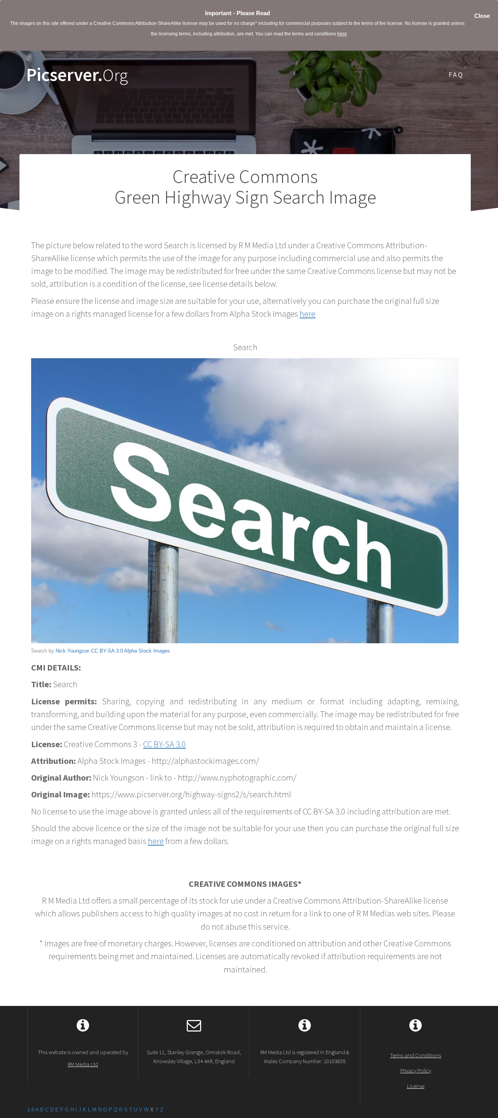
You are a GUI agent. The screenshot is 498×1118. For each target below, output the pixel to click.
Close (482, 15)
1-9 (30, 1110)
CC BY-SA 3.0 (107, 651)
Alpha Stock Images (147, 651)
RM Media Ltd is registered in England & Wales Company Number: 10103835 (304, 1056)
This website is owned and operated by (83, 1058)
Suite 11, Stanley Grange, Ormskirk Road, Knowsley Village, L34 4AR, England (194, 1056)
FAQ (456, 74)
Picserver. (77, 75)
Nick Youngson (72, 651)
